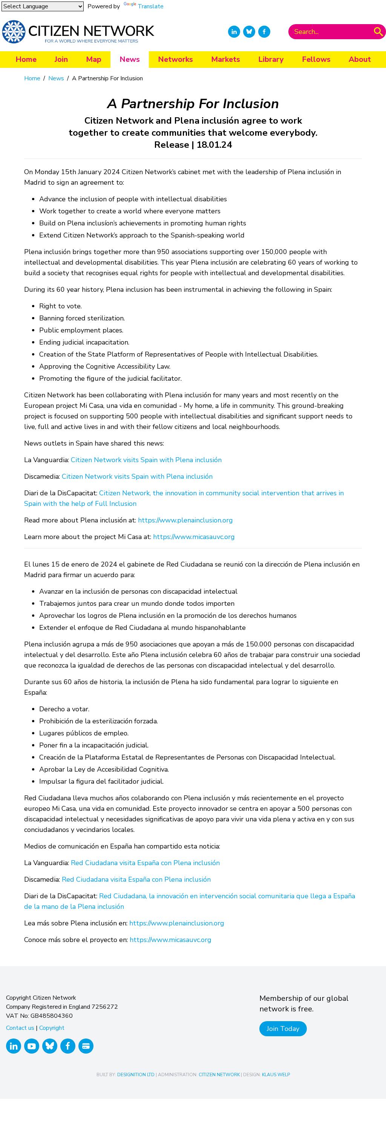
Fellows (316, 59)
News (129, 59)
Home (26, 59)
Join (61, 59)
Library (271, 59)
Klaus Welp (276, 1075)
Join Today (283, 1028)
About (360, 59)
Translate (151, 6)
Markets (225, 59)
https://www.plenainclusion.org (185, 520)
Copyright (51, 1028)
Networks (175, 59)
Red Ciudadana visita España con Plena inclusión (145, 862)
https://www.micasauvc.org (194, 536)
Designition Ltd (136, 1075)
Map (93, 59)
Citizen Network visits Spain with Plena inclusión (146, 459)
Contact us (20, 1028)
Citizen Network (219, 1075)
